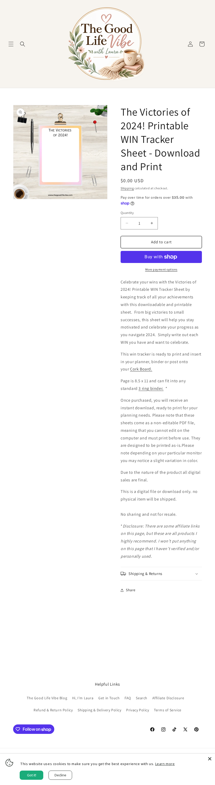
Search (141, 698)
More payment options (161, 269)
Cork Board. (141, 369)
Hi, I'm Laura (83, 698)
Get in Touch (109, 698)
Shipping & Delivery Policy (99, 710)
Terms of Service (167, 710)
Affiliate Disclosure (168, 698)
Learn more (165, 763)
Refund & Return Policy (53, 710)
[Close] (209, 758)
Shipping (127, 188)
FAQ (128, 698)
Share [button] (131, 590)
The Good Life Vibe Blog (47, 698)
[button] (11, 44)
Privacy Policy (137, 710)
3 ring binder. (150, 388)
